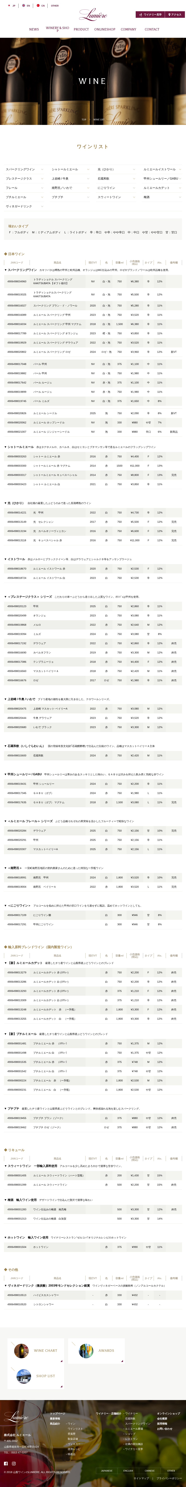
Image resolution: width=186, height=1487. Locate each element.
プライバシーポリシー (169, 1478)
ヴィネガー (80, 32)
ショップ (130, 1433)
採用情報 (139, 32)
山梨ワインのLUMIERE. (27, 1472)
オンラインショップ (168, 1413)
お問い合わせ (164, 1428)
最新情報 (55, 1418)
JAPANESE (106, 1471)
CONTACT (152, 29)
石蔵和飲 (130, 1418)
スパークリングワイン (138, 1423)
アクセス (176, 14)
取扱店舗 (73, 1438)
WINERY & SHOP (57, 29)
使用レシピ (74, 1449)
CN (43, 6)
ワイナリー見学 (153, 14)
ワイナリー (41, 32)
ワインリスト (75, 1428)
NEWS (34, 29)
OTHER (55, 6)
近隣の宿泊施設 (134, 1444)
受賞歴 (71, 1433)
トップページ (57, 1413)
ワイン (61, 32)
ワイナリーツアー (158, 32)
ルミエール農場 (134, 1428)
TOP (84, 119)
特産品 (71, 1454)
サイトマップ (141, 1478)
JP (14, 6)
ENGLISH (128, 1471)
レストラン (131, 1438)
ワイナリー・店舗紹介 (108, 1413)
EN (28, 6)
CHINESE (150, 1471)
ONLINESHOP (104, 29)
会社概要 (115, 32)
